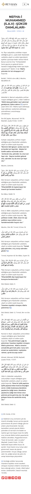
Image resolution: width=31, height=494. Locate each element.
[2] (8, 251)
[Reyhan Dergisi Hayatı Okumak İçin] (9, 4)
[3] (10, 308)
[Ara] (28, 4)
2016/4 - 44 (20, 31)
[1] (22, 104)
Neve (11, 490)
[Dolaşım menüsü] (24, 4)
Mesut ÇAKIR (11, 31)
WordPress (18, 490)
